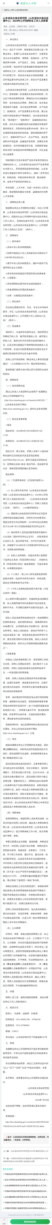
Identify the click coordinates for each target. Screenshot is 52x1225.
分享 (4, 1224)
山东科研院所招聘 (21, 10)
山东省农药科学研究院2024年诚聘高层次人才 (30, 1151)
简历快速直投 (30, 1221)
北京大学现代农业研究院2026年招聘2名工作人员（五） (28, 1179)
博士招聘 (7, 749)
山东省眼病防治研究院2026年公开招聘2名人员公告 (26, 1197)
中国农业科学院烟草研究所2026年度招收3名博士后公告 (28, 1174)
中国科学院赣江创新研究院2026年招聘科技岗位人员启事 (28, 1208)
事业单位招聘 (13, 964)
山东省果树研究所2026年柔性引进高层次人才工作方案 (27, 1185)
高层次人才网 (9, 10)
